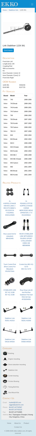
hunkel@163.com (15, 402)
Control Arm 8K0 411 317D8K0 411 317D (26, 267)
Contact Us (18, 427)
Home (5, 10)
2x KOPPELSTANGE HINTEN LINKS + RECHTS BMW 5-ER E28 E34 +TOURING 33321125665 (9, 208)
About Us (17, 423)
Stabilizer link (13, 10)
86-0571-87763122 (15, 409)
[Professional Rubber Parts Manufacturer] (9, 4)
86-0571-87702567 (15, 407)
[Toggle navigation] (32, 4)
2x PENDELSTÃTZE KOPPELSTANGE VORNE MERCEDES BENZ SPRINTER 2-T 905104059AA (26, 208)
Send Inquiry (8, 50)
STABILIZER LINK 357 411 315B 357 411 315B (9, 292)
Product (26, 423)
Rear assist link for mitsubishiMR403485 (9, 236)
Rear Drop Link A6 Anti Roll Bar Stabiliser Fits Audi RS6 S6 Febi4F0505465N (26, 294)
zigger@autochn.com (16, 405)
